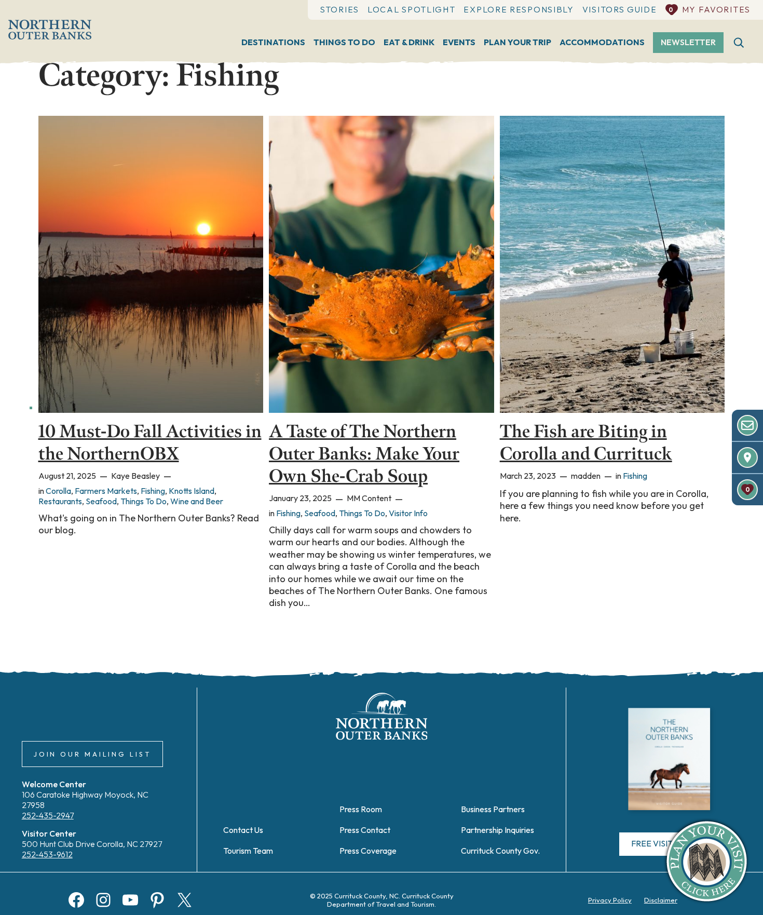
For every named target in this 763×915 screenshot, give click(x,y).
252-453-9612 (47, 854)
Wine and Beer (196, 501)
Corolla (58, 491)
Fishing (153, 491)
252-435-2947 (48, 815)
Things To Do (143, 501)
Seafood (101, 501)
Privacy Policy (610, 900)
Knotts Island (191, 491)
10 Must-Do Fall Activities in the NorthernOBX (150, 442)
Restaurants (60, 501)
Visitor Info (408, 513)
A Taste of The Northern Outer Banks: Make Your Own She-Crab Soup (364, 454)
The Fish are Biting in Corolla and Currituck (586, 442)
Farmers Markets (106, 491)
